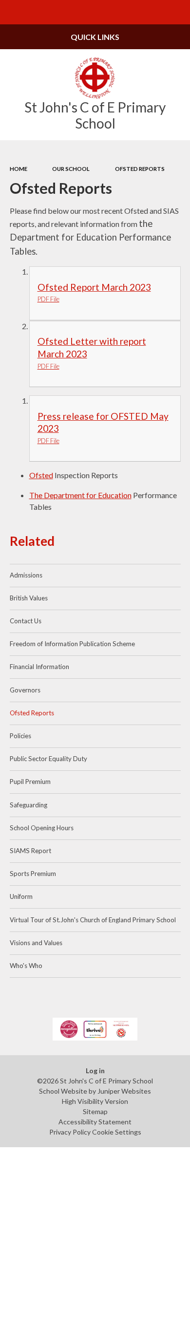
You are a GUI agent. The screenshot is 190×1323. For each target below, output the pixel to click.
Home (18, 169)
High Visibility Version (95, 1101)
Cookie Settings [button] (116, 1132)
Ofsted (41, 475)
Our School (71, 169)
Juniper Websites (124, 1091)
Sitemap (95, 1111)
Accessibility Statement (95, 1122)
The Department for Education (80, 495)
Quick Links (95, 36)
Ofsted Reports (140, 169)
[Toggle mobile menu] (12, 12)
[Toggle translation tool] (154, 12)
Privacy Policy (70, 1132)
